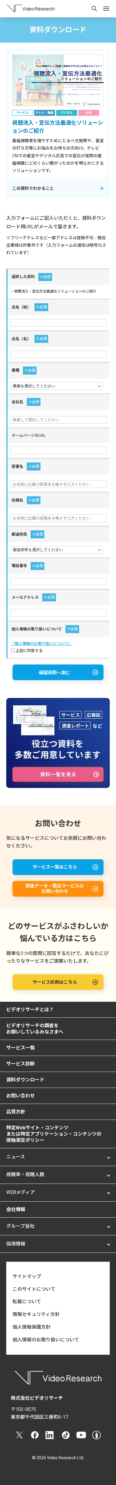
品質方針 (15, 1112)
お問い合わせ (20, 1096)
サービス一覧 (20, 1048)
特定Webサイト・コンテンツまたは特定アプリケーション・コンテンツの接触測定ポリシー (53, 1134)
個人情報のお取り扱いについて (45, 1340)
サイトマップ (26, 1276)
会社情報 (15, 1209)
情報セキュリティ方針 (36, 1314)
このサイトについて (33, 1289)
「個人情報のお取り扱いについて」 (42, 643)
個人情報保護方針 (31, 1327)
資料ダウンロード (25, 1080)
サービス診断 (20, 1064)
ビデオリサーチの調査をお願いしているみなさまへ (34, 1029)
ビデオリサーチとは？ (30, 1009)
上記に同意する (29, 650)
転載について (26, 1301)
